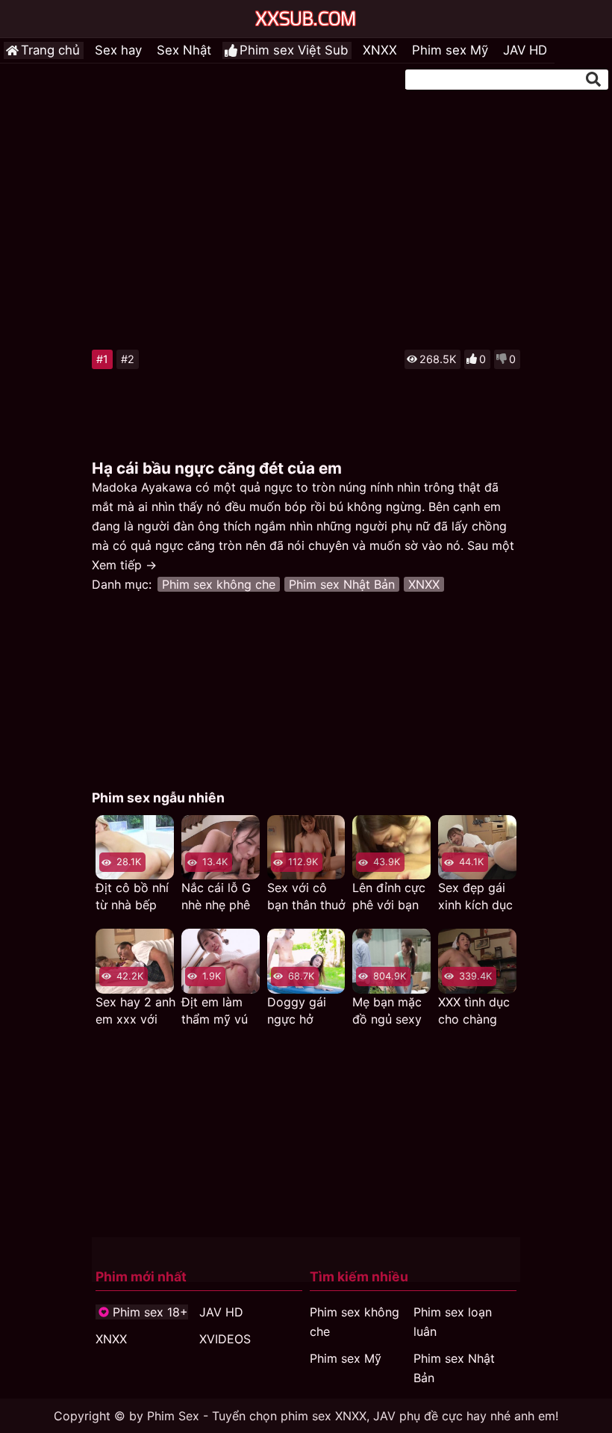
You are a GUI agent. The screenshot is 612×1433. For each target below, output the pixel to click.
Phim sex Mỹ (450, 50)
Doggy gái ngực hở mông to (296, 1011)
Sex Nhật (184, 50)
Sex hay (118, 50)
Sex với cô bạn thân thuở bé (306, 897)
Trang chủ (50, 50)
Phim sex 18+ (150, 1311)
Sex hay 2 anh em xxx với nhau (135, 1011)
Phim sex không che (218, 584)
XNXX (380, 50)
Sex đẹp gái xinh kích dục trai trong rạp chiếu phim (475, 897)
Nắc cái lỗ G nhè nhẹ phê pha (216, 897)
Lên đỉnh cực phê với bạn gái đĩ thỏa (388, 897)
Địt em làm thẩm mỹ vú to (214, 1011)
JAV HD (525, 50)
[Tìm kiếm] (593, 79)
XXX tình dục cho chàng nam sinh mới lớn (475, 1011)
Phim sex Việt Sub (294, 50)
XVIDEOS (225, 1338)
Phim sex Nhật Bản (342, 584)
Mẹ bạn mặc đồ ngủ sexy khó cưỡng (387, 1011)
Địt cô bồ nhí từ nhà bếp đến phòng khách (132, 897)
